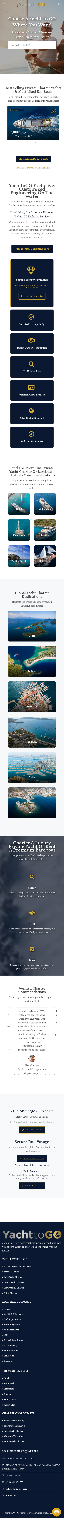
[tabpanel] (33, 123)
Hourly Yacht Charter (14, 1282)
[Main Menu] (4, 4)
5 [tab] (31, 138)
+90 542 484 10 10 (33, 1130)
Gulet (6, 1378)
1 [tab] (13, 138)
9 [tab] (49, 138)
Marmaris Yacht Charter (15, 1436)
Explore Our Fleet (34, 1159)
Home (7, 1309)
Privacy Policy (10, 1345)
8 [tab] (44, 138)
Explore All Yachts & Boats (35, 159)
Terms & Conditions (13, 1340)
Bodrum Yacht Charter (14, 1426)
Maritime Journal (12, 1324)
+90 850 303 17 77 (33, 1186)
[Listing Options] (54, 134)
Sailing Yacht (10, 1399)
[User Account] (60, 4)
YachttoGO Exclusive (14, 1314)
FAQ (6, 1335)
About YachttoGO (12, 1350)
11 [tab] (58, 138)
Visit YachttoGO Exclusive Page (32, 248)
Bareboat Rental (11, 1272)
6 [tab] (35, 138)
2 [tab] (17, 138)
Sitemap (8, 1361)
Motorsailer (9, 1405)
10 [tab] (53, 138)
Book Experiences (12, 1319)
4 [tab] (26, 138)
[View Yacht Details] (33, 123)
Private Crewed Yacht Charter (18, 1266)
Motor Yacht (9, 1383)
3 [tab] (22, 138)
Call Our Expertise (34, 296)
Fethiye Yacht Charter (14, 1441)
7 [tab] (40, 138)
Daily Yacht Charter (13, 1277)
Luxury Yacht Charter (14, 1288)
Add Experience (11, 1330)
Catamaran (9, 1389)
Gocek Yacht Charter (13, 1431)
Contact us (9, 1356)
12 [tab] (35, 142)
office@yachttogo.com (16, 1489)
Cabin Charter (10, 1293)
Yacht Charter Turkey (14, 1421)
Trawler (7, 1394)
